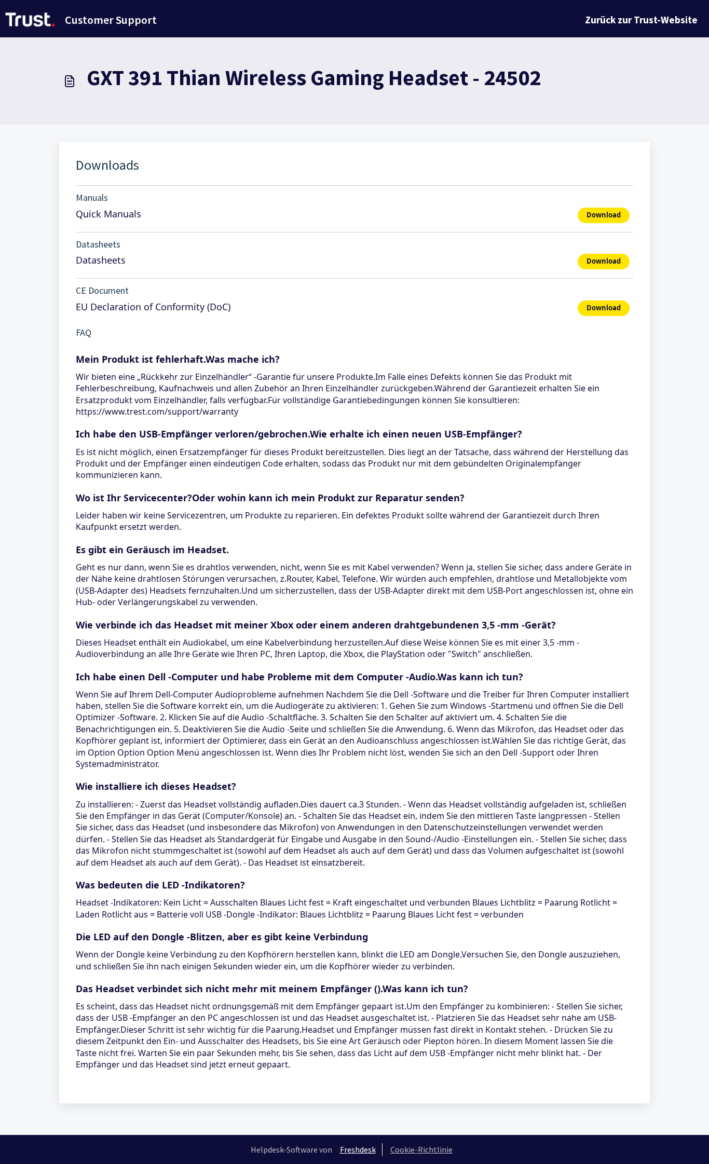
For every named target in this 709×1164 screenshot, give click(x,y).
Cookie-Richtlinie (421, 1149)
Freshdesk (358, 1149)
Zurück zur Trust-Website (641, 19)
